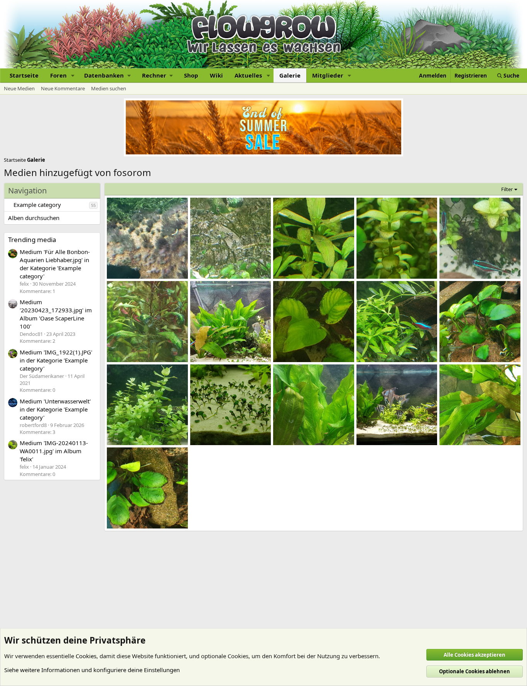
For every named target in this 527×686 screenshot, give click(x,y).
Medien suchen (108, 88)
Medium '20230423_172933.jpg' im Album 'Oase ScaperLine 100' (56, 314)
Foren (58, 75)
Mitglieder (327, 75)
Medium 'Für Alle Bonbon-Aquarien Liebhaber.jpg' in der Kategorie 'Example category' (55, 264)
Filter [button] (507, 189)
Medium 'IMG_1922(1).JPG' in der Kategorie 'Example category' (56, 360)
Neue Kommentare (63, 88)
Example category (37, 204)
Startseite (24, 75)
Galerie (290, 75)
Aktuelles (248, 75)
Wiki (216, 75)
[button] (73, 75)
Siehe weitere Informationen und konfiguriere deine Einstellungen (92, 670)
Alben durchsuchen (33, 218)
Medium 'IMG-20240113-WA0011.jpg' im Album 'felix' (54, 451)
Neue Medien (19, 88)
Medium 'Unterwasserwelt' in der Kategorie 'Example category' (55, 409)
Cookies (86, 656)
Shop (191, 75)
